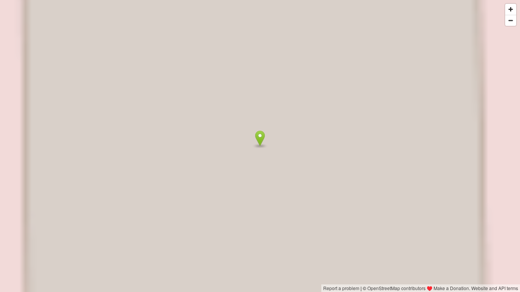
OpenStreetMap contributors (396, 288)
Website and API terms (494, 288)
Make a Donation (451, 288)
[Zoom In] (510, 9)
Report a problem (341, 288)
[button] (260, 138)
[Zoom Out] (510, 20)
